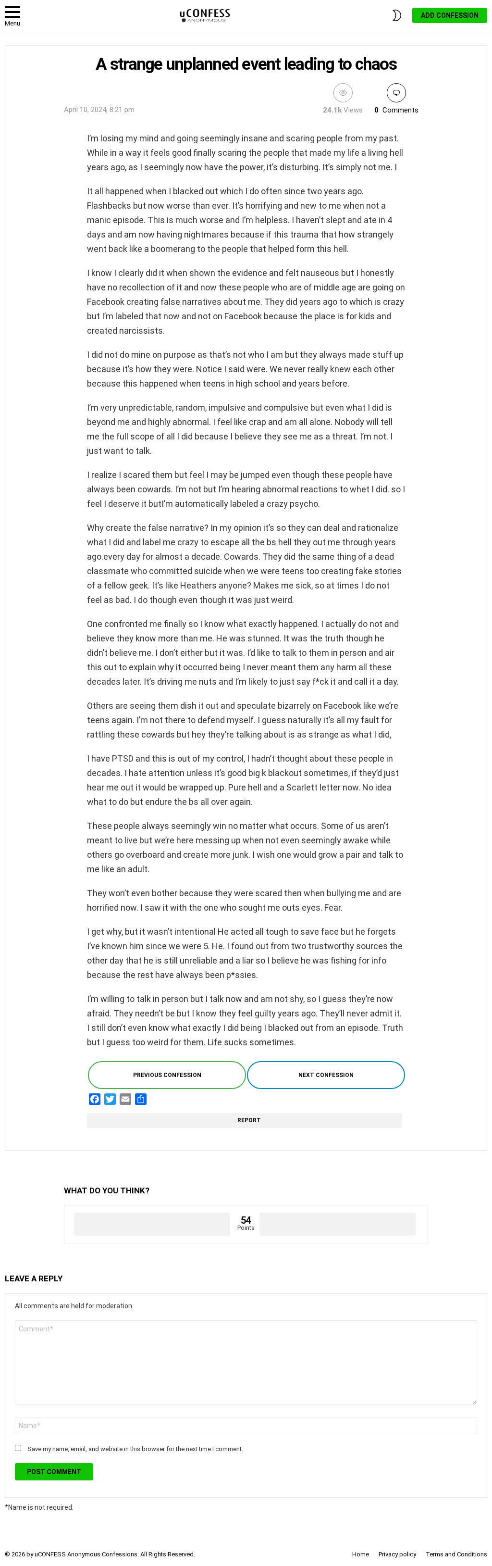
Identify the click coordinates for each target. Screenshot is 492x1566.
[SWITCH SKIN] (397, 15)
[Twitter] (110, 1099)
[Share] (140, 1099)
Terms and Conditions (456, 1554)
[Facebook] (94, 1099)
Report (250, 1120)
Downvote (337, 1224)
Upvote (152, 1224)
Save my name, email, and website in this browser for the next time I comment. (135, 1449)
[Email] (125, 1099)
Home (360, 1554)
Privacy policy (397, 1554)
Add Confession (450, 15)
